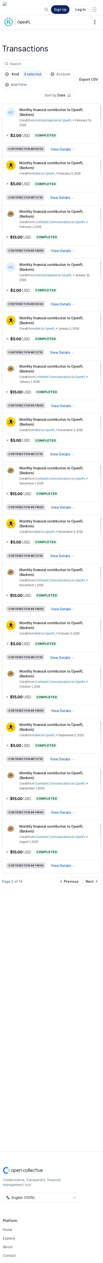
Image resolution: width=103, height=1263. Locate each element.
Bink (38, 173)
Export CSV (88, 79)
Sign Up (60, 9)
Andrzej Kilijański (46, 120)
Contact (9, 1255)
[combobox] (57, 95)
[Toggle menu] (94, 9)
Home (7, 1230)
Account (63, 74)
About (8, 1247)
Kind (26, 74)
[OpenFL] (9, 22)
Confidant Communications (53, 222)
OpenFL (23, 22)
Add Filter (19, 85)
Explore (9, 1238)
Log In (80, 9)
